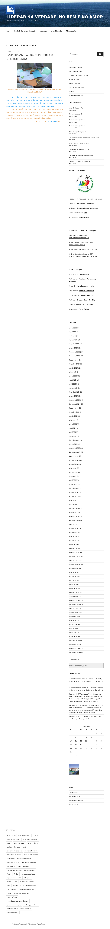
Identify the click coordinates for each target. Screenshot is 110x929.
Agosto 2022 (73, 496)
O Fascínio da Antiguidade (77, 132)
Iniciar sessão (73, 792)
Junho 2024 (73, 424)
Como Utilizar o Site (75, 71)
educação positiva (13, 862)
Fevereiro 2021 (74, 548)
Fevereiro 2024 (74, 440)
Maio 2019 (72, 628)
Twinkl (86, 309)
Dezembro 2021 (74, 516)
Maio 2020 (72, 580)
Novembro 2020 (74, 556)
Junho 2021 (73, 540)
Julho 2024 (72, 420)
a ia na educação (24, 835)
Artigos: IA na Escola (86, 290)
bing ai (36, 843)
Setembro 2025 (74, 364)
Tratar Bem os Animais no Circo (79, 150)
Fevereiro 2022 (74, 508)
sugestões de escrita (14, 905)
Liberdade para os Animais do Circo (81, 156)
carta (25, 847)
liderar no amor (12, 882)
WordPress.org (74, 804)
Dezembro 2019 (74, 600)
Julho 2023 (72, 468)
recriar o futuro (12, 897)
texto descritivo (12, 909)
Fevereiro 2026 (74, 344)
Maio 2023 (72, 476)
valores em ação (12, 912)
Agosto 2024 (73, 416)
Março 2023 (73, 484)
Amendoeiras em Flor (76, 108)
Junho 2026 (73, 328)
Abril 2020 (72, 584)
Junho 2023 (73, 472)
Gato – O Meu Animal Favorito (79, 144)
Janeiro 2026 (73, 348)
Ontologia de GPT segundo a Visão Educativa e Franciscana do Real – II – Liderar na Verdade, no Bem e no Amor (85, 696)
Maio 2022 (72, 504)
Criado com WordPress (37, 924)
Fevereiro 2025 (74, 392)
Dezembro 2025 (74, 352)
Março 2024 (73, 436)
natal (8, 885)
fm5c (16, 874)
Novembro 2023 (74, 452)
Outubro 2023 (73, 456)
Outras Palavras (74, 83)
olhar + (13, 889)
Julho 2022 (72, 500)
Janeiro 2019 (73, 644)
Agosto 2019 (73, 616)
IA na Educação (56, 31)
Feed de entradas (74, 796)
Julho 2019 (72, 620)
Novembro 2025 (74, 356)
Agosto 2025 (73, 368)
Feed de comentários (76, 800)
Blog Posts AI (84, 274)
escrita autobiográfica (29, 862)
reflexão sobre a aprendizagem (17, 901)
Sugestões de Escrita (76, 95)
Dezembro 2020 (74, 552)
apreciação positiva (13, 839)
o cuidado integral (29, 885)
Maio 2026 (72, 332)
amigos (35, 835)
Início (8, 31)
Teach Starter (84, 217)
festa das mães (29, 870)
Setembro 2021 (74, 528)
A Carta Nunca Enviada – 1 (93, 690)
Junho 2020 (73, 576)
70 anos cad (11, 835)
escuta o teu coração (14, 870)
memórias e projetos (27, 882)
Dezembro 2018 (74, 648)
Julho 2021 (72, 536)
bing (29, 843)
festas (9, 874)
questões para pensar (21, 893)
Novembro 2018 (74, 652)
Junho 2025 (73, 376)
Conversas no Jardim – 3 (77, 114)
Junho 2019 (73, 624)
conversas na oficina (14, 855)
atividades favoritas (30, 839)
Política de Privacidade (76, 87)
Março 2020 (73, 588)
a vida (9, 843)
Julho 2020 (72, 572)
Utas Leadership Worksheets (87, 208)
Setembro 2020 (74, 564)
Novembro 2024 (74, 404)
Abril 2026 (72, 336)
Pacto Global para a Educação (25, 31)
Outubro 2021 (73, 524)
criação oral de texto (31, 855)
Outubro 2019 (73, 608)
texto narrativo (26, 909)
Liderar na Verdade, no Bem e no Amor (54, 16)
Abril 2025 (72, 384)
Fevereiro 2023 (74, 488)
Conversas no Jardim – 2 (77, 120)
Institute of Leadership (85, 203)
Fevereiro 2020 (74, 592)
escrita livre (11, 866)
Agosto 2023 (73, 464)
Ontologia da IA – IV (85, 719)
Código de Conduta (75, 67)
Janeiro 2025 (73, 396)
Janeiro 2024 (73, 444)
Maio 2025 (72, 380)
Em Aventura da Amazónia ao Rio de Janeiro (84, 138)
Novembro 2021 (74, 520)
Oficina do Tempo (13, 89)
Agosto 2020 (73, 568)
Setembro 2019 (74, 612)
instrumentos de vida (14, 878)
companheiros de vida (14, 851)
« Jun (75, 756)
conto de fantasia (31, 851)
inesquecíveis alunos (28, 874)
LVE (85, 213)
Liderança (43, 31)
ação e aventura (19, 843)
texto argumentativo (31, 905)
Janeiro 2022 (73, 512)
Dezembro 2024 (74, 400)
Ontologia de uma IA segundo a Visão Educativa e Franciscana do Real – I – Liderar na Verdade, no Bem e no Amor (86, 707)
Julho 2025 (72, 372)
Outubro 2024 (73, 408)
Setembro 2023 (74, 460)
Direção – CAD (74, 79)
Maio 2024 (72, 428)
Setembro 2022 (74, 492)
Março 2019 (73, 636)
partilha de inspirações (26, 889)
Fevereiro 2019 (74, 640)
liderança (27, 878)
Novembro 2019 (74, 604)
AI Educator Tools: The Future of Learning (83, 249)
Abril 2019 (72, 632)
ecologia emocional (24, 858)
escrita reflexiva (23, 866)
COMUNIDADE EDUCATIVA (78, 75)
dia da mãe (11, 858)
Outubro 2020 (74, 560)
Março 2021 (73, 544)
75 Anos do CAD (72, 31)
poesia (9, 893)
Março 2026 (73, 340)
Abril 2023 (72, 480)
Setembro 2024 (74, 412)
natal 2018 (17, 885)
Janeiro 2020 (73, 596)
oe (8, 889)
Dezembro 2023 (74, 448)
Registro (71, 91)
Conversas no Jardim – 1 (77, 126)
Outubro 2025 (73, 360)
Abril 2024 (72, 432)
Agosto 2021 (73, 532)
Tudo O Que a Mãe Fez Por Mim (79, 161)
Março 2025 (73, 388)
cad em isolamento (13, 847)
